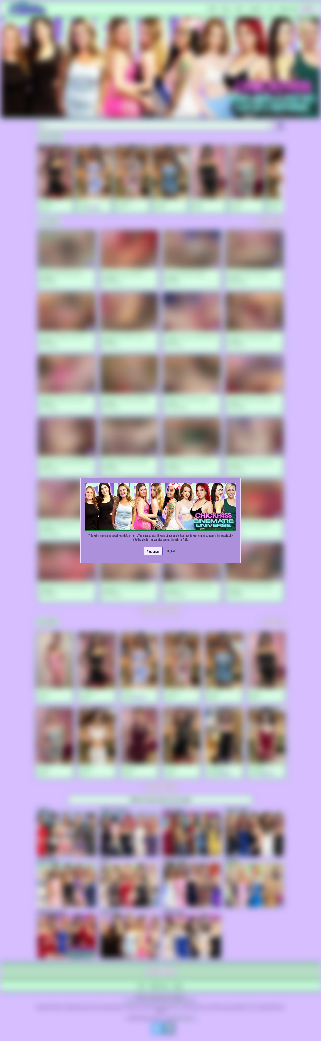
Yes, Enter (153, 551)
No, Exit (171, 551)
